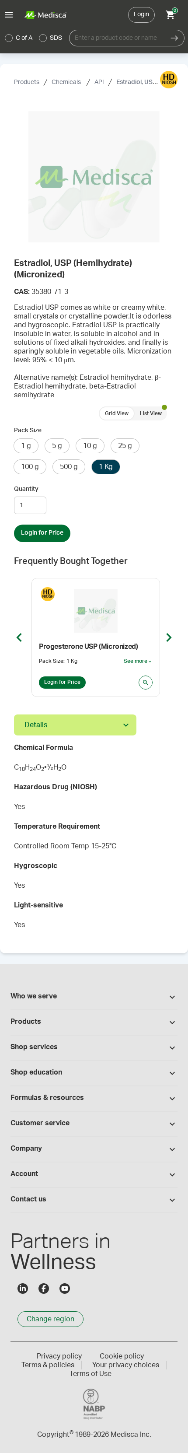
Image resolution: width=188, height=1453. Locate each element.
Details (35, 724)
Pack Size (28, 430)
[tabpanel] (94, 839)
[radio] (8, 38)
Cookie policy (122, 1356)
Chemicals (67, 82)
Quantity (26, 489)
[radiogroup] (33, 38)
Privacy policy (59, 1356)
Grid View (117, 413)
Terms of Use (90, 1373)
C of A (24, 38)
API (99, 82)
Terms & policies (47, 1365)
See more (138, 661)
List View (151, 413)
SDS (56, 38)
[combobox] (117, 38)
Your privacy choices (125, 1365)
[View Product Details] (146, 683)
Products (26, 82)
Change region (50, 1319)
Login (141, 14)
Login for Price (42, 533)
